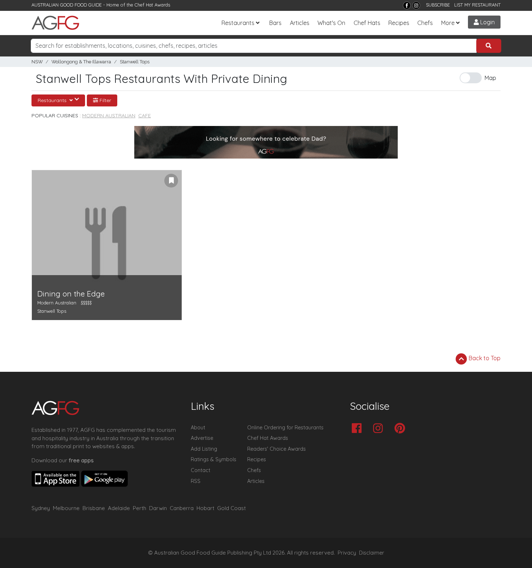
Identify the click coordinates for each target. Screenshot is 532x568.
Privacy (347, 553)
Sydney (40, 508)
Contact (200, 470)
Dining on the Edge (71, 294)
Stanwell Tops (134, 61)
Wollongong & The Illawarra (81, 61)
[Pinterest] (401, 429)
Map (490, 77)
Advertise (202, 438)
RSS (195, 481)
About (198, 427)
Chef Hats (367, 22)
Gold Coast (231, 508)
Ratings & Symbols (213, 459)
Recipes (398, 22)
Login (487, 22)
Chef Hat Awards (152, 5)
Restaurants (237, 22)
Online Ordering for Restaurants (285, 427)
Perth (139, 508)
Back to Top (484, 358)
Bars (275, 22)
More (448, 22)
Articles (299, 22)
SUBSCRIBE (438, 5)
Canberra (182, 508)
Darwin (158, 508)
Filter (104, 100)
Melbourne (66, 508)
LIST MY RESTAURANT (477, 5)
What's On (331, 22)
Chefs (425, 22)
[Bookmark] (171, 181)
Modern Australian (108, 115)
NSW (37, 61)
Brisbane (94, 508)
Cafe (144, 115)
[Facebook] (407, 5)
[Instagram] (416, 5)
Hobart (205, 508)
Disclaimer (371, 553)
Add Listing (204, 449)
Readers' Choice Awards (276, 449)
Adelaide (119, 508)
